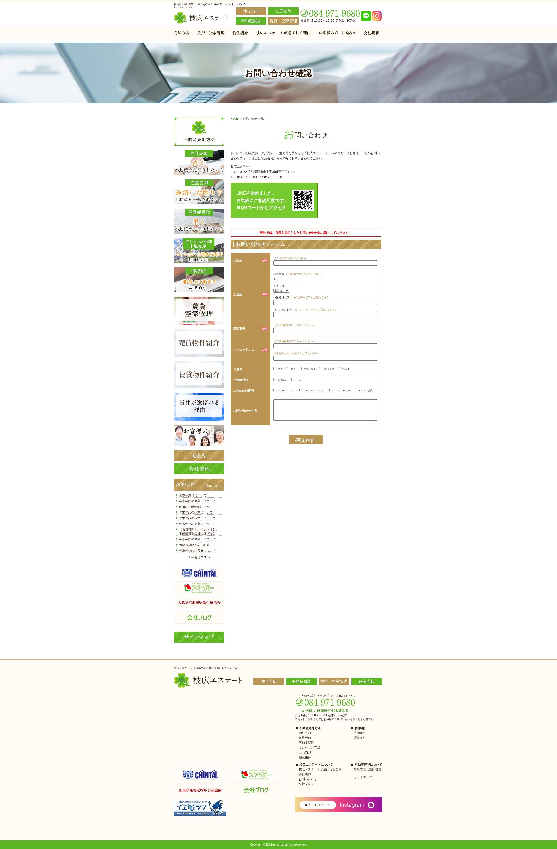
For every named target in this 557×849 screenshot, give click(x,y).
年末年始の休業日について (197, 501)
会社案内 (305, 774)
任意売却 (305, 737)
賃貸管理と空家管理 (367, 769)
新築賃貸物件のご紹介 (194, 545)
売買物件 (360, 733)
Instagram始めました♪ (194, 506)
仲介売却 (305, 733)
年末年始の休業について (196, 512)
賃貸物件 (360, 737)
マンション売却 (309, 747)
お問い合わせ (308, 779)
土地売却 (305, 752)
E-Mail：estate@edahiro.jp (325, 710)
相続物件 (305, 757)
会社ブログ (306, 784)
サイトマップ (363, 777)
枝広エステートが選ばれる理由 (320, 769)
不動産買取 (306, 742)
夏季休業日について (192, 495)
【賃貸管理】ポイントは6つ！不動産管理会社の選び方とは (199, 531)
